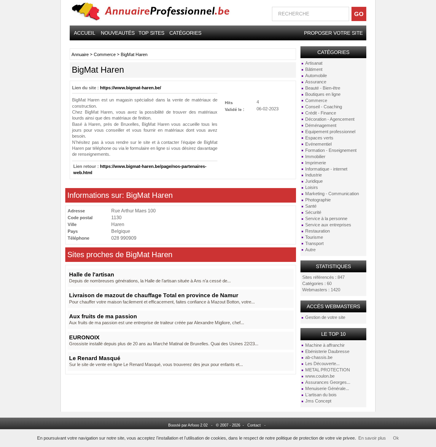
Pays (73, 231)
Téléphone (78, 238)
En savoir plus (372, 438)
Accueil (84, 33)
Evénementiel (318, 144)
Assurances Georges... (327, 382)
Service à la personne (326, 218)
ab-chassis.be (318, 357)
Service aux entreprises (328, 224)
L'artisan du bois (321, 394)
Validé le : (234, 109)
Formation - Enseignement (331, 150)
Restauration (317, 231)
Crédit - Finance (320, 113)
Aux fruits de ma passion (103, 316)
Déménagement (320, 125)
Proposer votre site (333, 33)
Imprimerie (315, 162)
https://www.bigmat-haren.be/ (130, 87)
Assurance (315, 81)
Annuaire (80, 54)
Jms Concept (318, 401)
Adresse (76, 211)
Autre (310, 249)
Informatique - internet (326, 169)
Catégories (185, 33)
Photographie (318, 200)
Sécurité (313, 212)
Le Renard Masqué (94, 358)
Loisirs (311, 187)
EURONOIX (84, 337)
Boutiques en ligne (322, 94)
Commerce (316, 100)
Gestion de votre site (325, 317)
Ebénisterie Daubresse (327, 351)
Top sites (151, 33)
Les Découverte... (322, 363)
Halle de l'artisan (91, 274)
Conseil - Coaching (323, 106)
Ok (396, 438)
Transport (314, 243)
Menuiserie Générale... (327, 388)
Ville (72, 224)
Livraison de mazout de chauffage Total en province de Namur (153, 295)
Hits (229, 102)
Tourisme (314, 237)
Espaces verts (319, 138)
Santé (310, 206)
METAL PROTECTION (327, 370)
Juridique (314, 181)
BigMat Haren (134, 54)
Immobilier (315, 156)
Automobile (316, 75)
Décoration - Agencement (329, 119)
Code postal (80, 217)
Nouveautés (118, 33)
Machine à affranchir (325, 345)
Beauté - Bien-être (322, 88)
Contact (254, 425)
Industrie (313, 175)
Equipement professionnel (330, 131)
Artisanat (313, 63)
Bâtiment (313, 69)
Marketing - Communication (332, 193)
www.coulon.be (320, 376)
